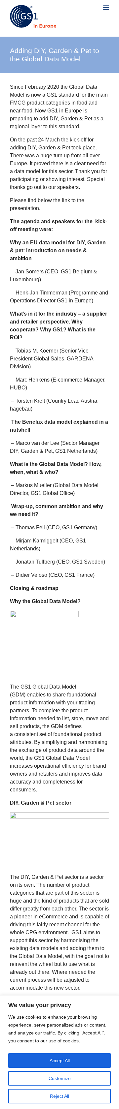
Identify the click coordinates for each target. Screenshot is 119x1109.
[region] (59, 1052)
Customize (60, 1078)
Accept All (60, 1060)
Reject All (59, 1096)
